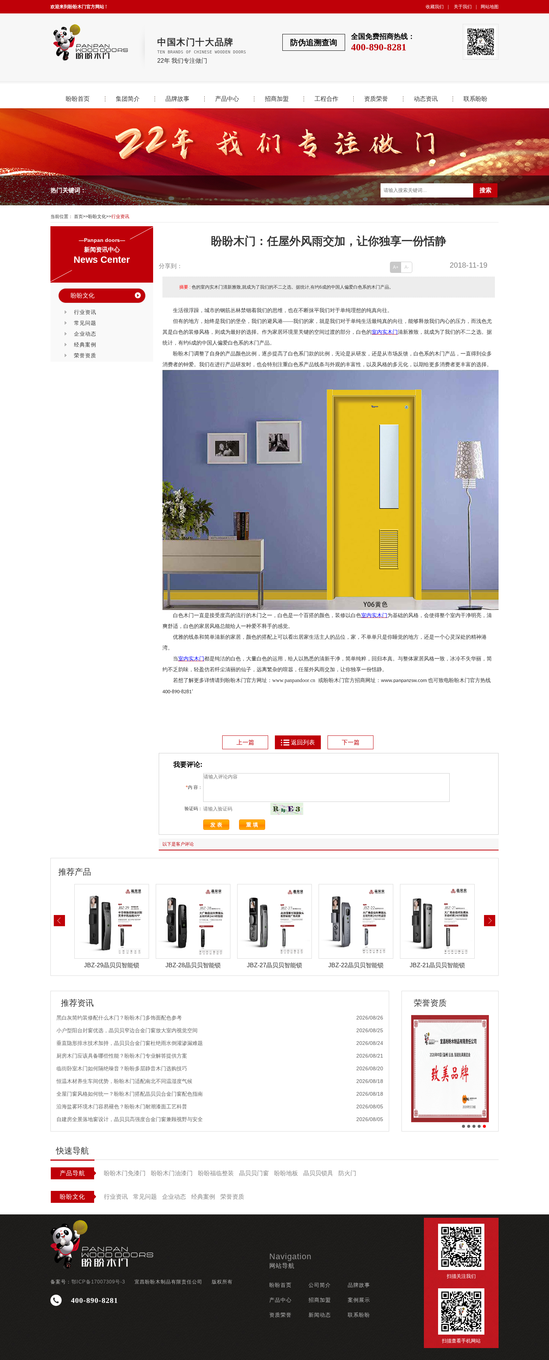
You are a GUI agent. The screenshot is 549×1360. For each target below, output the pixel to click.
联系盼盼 (475, 99)
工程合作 (326, 99)
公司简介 (319, 1285)
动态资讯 (426, 99)
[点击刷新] (286, 809)
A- (406, 267)
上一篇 (245, 742)
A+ (395, 267)
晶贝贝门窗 (254, 1173)
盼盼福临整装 (216, 1173)
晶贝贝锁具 (318, 1173)
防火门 (347, 1173)
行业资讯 (120, 216)
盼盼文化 (97, 216)
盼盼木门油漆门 (172, 1173)
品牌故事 (177, 99)
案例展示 (359, 1300)
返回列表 (303, 742)
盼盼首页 (78, 99)
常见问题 (85, 323)
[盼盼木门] (90, 42)
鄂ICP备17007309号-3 (98, 1282)
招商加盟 (277, 99)
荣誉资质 (85, 355)
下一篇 (351, 742)
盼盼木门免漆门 (125, 1173)
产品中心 (227, 99)
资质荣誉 (376, 99)
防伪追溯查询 (313, 42)
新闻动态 (319, 1315)
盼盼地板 (286, 1173)
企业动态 (85, 334)
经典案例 (85, 345)
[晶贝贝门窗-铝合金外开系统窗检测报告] (450, 1068)
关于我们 (463, 6)
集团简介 (128, 99)
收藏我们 (435, 6)
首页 (78, 216)
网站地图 (490, 6)
